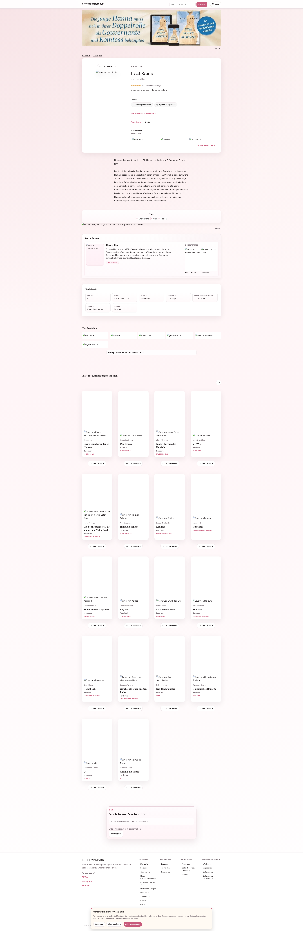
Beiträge (143, 868)
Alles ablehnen (114, 924)
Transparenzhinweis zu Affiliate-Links (126, 352)
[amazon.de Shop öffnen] (202, 139)
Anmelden (165, 868)
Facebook (86, 885)
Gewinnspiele (145, 872)
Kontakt (185, 874)
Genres (143, 900)
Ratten (163, 218)
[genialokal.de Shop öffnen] (179, 335)
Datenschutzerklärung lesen (126, 918)
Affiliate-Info (136, 134)
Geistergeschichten (143, 104)
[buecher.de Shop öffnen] (144, 139)
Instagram (87, 881)
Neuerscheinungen (148, 888)
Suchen (201, 4)
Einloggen (135, 90)
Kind (154, 218)
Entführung (143, 218)
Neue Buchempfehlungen (148, 877)
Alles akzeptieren (132, 924)
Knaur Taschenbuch (96, 309)
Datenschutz (208, 872)
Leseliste (164, 864)
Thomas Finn (137, 66)
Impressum (207, 868)
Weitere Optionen (205, 145)
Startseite (86, 55)
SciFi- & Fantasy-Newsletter (188, 869)
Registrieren (166, 872)
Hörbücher (144, 892)
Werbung (207, 864)
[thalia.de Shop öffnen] (173, 139)
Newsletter (186, 864)
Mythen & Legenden (167, 104)
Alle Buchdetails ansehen (142, 113)
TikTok (85, 877)
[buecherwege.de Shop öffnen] (208, 335)
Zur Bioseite (112, 262)
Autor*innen (145, 896)
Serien (142, 904)
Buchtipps (97, 55)
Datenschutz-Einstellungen (208, 877)
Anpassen (99, 924)
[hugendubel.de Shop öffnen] (95, 344)
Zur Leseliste (108, 66)
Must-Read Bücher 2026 (147, 883)
